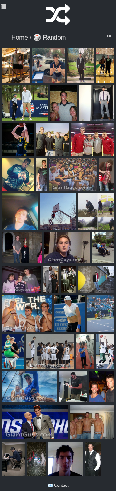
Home (19, 37)
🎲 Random (49, 37)
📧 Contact (58, 485)
